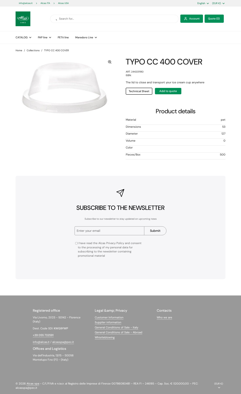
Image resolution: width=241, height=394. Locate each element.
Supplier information (108, 322)
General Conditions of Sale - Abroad (118, 332)
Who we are (164, 317)
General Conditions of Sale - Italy (116, 327)
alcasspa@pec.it (63, 342)
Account (194, 18)
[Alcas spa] (23, 18)
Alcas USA (63, 3)
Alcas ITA (45, 3)
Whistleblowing (105, 337)
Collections (33, 50)
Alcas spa (33, 383)
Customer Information (109, 317)
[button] (214, 19)
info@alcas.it (25, 3)
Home (19, 50)
